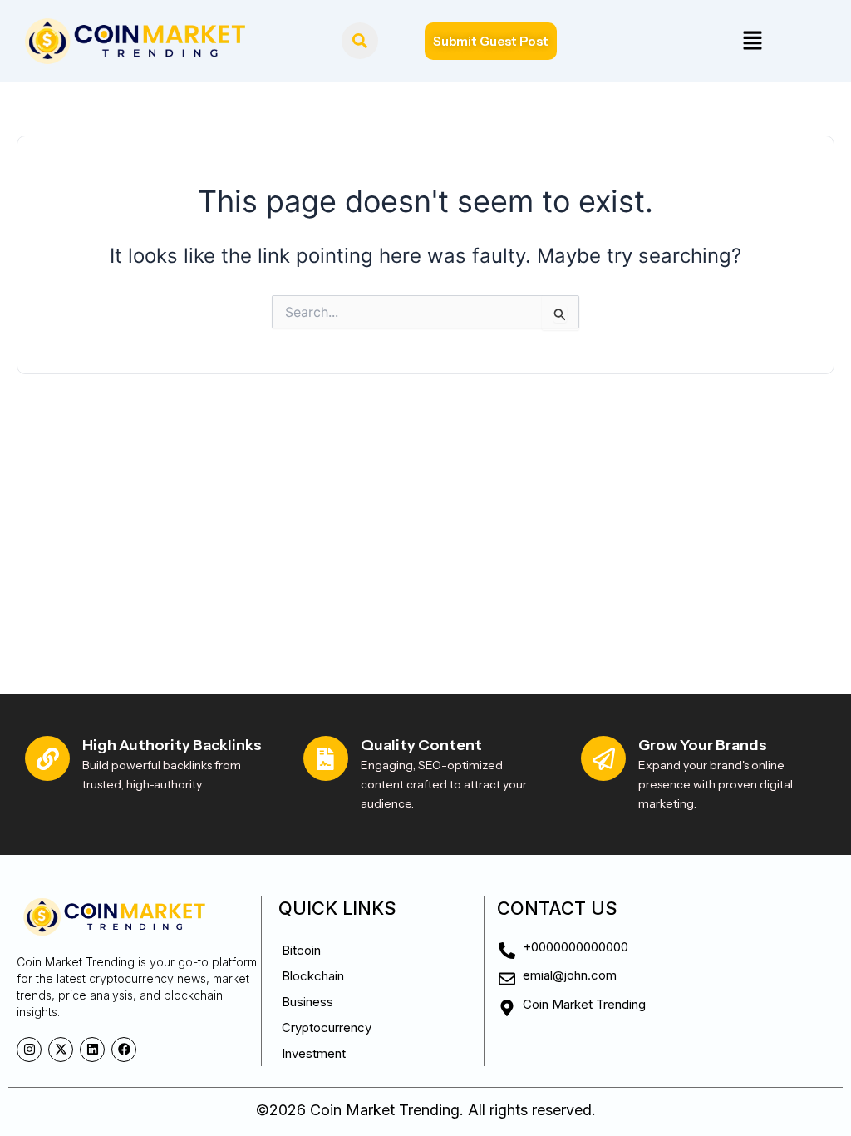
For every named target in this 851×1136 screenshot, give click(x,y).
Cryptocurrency (326, 1027)
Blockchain (313, 976)
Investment (314, 1053)
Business (307, 1002)
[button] (752, 41)
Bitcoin (301, 950)
